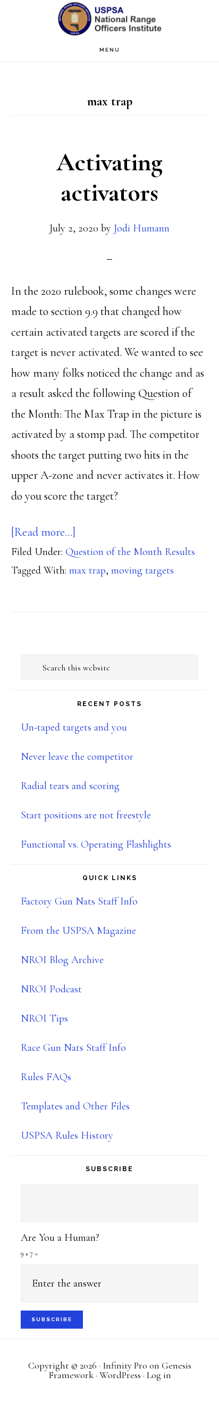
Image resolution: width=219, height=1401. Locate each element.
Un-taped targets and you (74, 727)
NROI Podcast (51, 989)
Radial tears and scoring (70, 786)
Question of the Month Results (130, 551)
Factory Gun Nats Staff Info (79, 901)
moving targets (142, 570)
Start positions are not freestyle (86, 815)
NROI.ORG (109, 19)
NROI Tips (44, 1018)
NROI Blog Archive (62, 960)
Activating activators (109, 178)
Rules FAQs (46, 1077)
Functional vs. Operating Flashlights (96, 844)
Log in (159, 1375)
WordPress (120, 1375)
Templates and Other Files (75, 1106)
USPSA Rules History (67, 1135)
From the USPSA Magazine (78, 930)
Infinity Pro (125, 1365)
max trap (87, 570)
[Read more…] (43, 532)
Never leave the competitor (77, 756)
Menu (109, 50)
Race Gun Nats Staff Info (73, 1047)
